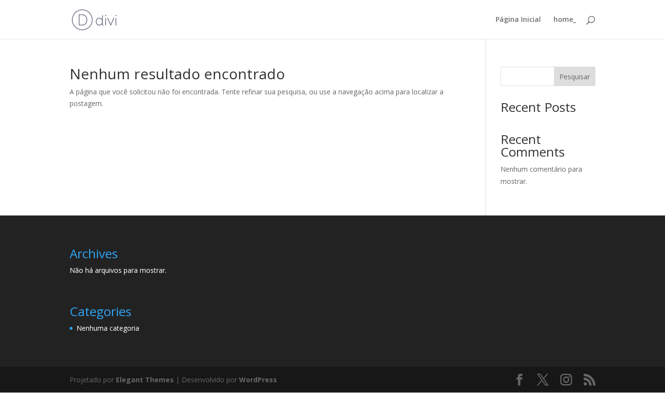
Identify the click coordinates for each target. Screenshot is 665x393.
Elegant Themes (145, 379)
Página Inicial (518, 20)
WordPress (258, 379)
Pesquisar (574, 76)
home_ (565, 20)
